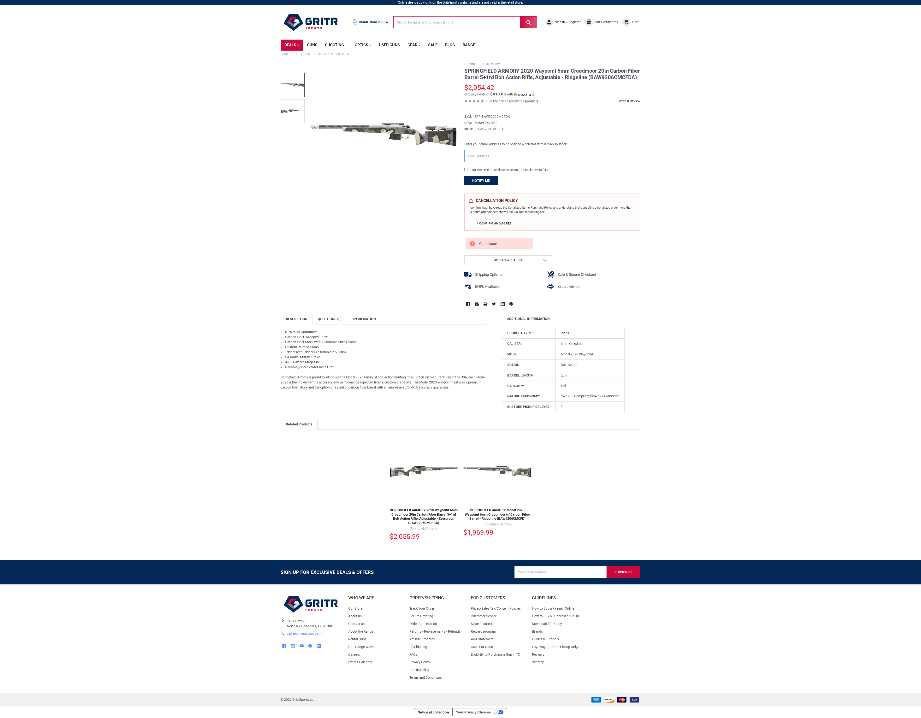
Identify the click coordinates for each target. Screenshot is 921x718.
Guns (312, 45)
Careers (354, 654)
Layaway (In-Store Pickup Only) (555, 647)
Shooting (334, 45)
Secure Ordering (421, 616)
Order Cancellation (423, 624)
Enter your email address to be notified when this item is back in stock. (516, 144)
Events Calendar (360, 662)
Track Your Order (421, 608)
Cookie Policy (436, 669)
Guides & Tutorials (545, 639)
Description (296, 319)
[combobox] (465, 22)
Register (574, 22)
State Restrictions (484, 624)
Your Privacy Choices (473, 712)
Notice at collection (433, 712)
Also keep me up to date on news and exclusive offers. (509, 170)
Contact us (356, 624)
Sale (432, 45)
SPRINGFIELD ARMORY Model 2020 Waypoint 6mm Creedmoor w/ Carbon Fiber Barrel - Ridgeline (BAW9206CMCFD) (497, 514)
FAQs (413, 654)
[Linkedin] (502, 304)
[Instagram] (293, 646)
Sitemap (538, 662)
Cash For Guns (482, 647)
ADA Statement (482, 639)
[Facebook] (468, 304)
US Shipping (418, 647)
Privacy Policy (436, 662)
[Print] (485, 304)
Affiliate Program (422, 639)
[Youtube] (301, 646)
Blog (450, 45)
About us (355, 616)
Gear (412, 45)
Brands (537, 631)
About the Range (360, 631)
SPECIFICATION (364, 319)
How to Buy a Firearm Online (553, 608)
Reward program (483, 631)
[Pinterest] (511, 304)
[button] (499, 94)
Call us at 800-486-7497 (304, 634)
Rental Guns (357, 639)
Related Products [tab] (299, 424)
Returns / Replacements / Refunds (434, 631)
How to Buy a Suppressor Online (556, 616)
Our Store (355, 608)
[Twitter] (494, 304)
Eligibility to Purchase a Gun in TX (495, 654)
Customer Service (484, 616)
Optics (361, 45)
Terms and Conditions (436, 677)
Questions (330, 319)
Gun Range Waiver (362, 647)
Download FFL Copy (547, 624)
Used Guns (389, 45)
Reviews (538, 654)
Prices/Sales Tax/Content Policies (496, 608)
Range (469, 45)
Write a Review (629, 101)
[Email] (476, 304)
